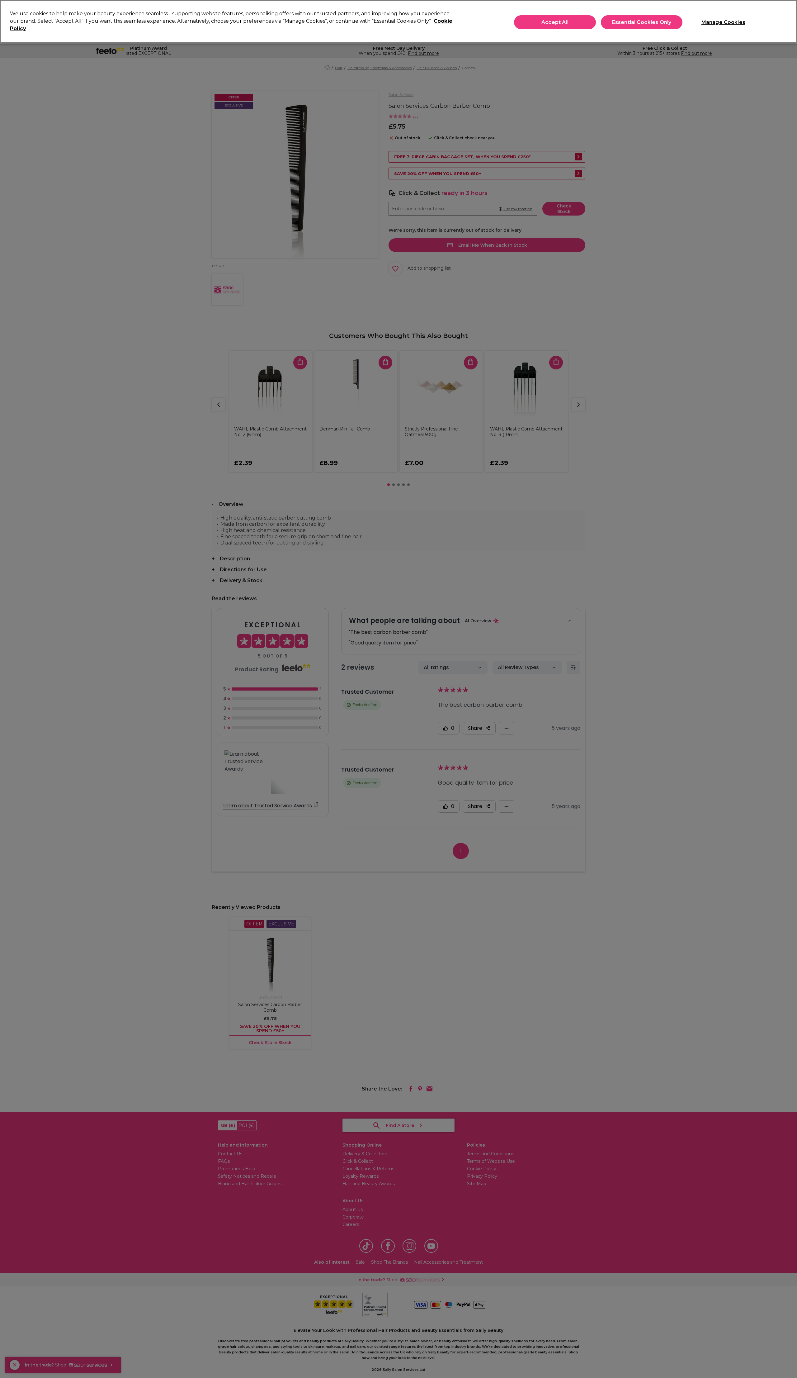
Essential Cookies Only (642, 22)
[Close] (787, 20)
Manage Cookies (723, 22)
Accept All (554, 22)
